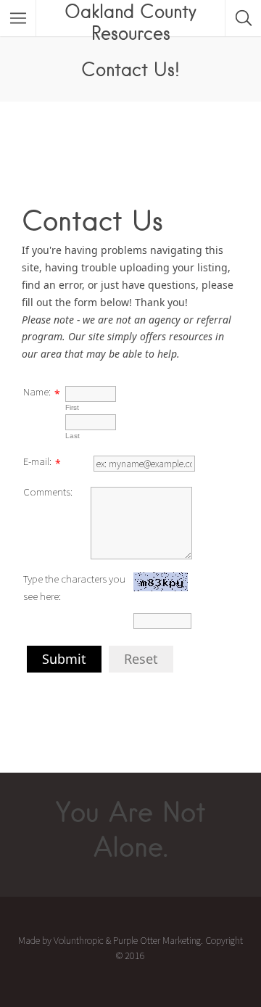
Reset (141, 658)
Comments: (47, 491)
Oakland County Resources (130, 22)
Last (72, 436)
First (72, 407)
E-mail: (37, 461)
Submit (64, 658)
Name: (37, 391)
